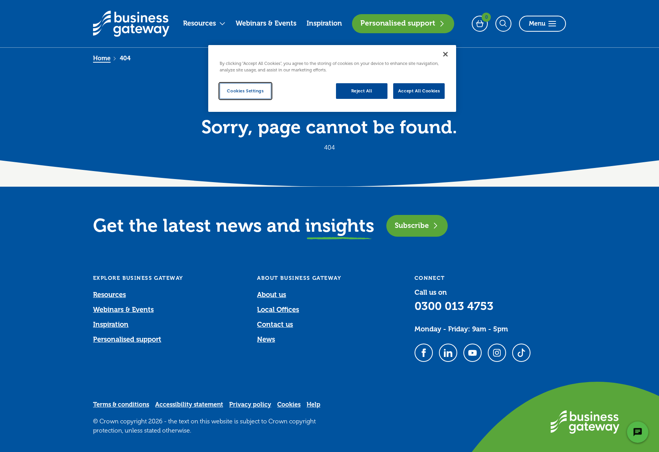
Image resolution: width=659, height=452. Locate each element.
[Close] (445, 54)
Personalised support (397, 23)
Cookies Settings (245, 91)
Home (102, 58)
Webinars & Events (266, 23)
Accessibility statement (189, 404)
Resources (199, 23)
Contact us (275, 324)
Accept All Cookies (419, 91)
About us (271, 295)
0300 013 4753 (454, 306)
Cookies (289, 404)
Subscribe (412, 225)
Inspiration (324, 23)
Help (313, 404)
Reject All (361, 91)
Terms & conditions (121, 404)
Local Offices (278, 309)
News (266, 339)
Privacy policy (250, 404)
